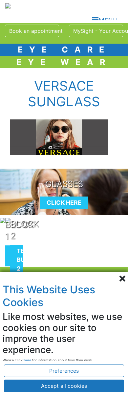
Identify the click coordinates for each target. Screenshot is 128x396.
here (27, 360)
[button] (64, 279)
